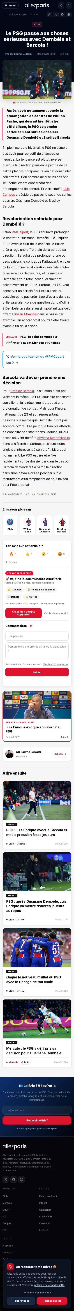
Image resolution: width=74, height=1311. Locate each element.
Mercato (7, 1202)
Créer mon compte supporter (23, 613)
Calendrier (45, 1209)
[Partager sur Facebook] (62, 14)
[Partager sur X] (56, 14)
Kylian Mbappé (25, 314)
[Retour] (5, 14)
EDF (5, 1230)
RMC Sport (20, 232)
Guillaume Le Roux (28, 752)
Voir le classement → (56, 613)
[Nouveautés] (61, 5)
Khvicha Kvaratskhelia (53, 438)
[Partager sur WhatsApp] (68, 14)
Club (37, 24)
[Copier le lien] (49, 14)
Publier (37, 672)
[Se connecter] (69, 5)
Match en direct (48, 1196)
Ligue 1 (6, 1209)
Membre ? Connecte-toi (55, 664)
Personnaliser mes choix (37, 1292)
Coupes (7, 1223)
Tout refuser (21, 1300)
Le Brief (43, 1230)
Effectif (43, 1202)
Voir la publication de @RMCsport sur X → (35, 359)
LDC (5, 1216)
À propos (8, 1245)
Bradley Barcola (22, 391)
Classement (45, 1216)
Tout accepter (52, 1300)
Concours (8, 1252)
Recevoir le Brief (37, 1120)
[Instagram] (21, 1179)
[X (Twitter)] (6, 1179)
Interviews (45, 1223)
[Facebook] (13, 1179)
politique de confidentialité (49, 1285)
